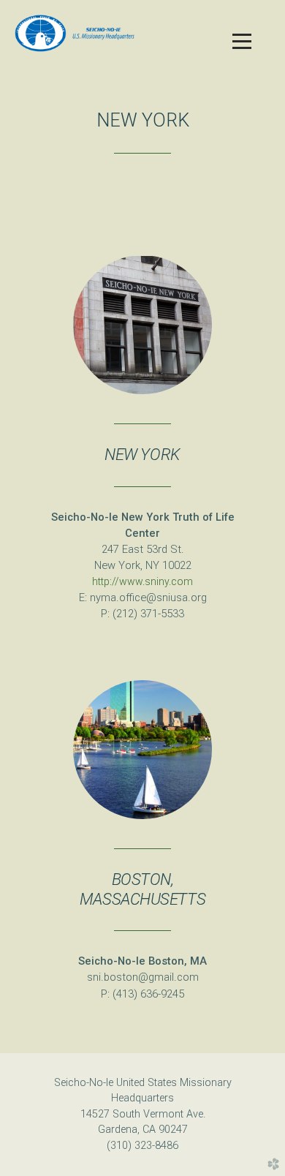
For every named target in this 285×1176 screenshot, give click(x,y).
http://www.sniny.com (142, 581)
